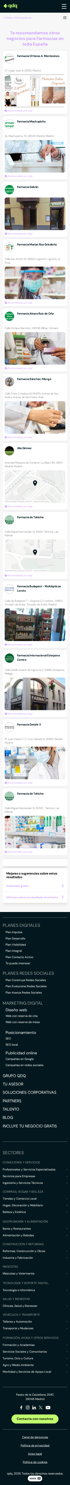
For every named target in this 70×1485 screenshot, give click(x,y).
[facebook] (21, 1408)
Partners (12, 1101)
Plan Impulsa (14, 932)
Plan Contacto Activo (19, 957)
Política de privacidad (35, 1445)
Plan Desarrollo (15, 938)
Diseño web (16, 1010)
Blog (8, 1117)
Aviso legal (35, 1454)
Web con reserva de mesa (23, 1022)
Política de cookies (35, 1462)
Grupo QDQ (14, 1075)
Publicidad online (21, 1053)
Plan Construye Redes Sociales (26, 980)
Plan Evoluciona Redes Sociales (26, 986)
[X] (41, 1408)
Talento (11, 1109)
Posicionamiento (21, 1032)
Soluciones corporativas (29, 1092)
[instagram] (28, 1408)
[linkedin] (34, 1408)
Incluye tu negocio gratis (30, 1126)
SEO (8, 1038)
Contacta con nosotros (35, 1419)
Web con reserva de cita (22, 1016)
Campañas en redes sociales (24, 1065)
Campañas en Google (20, 1059)
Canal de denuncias (35, 1437)
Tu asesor (13, 1084)
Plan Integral (14, 951)
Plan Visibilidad (16, 945)
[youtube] (48, 1409)
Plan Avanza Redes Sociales (24, 992)
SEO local (12, 1045)
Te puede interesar (18, 963)
